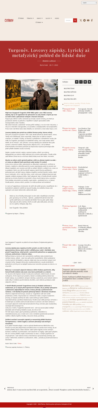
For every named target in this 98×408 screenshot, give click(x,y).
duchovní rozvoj (69, 295)
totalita (88, 309)
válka (71, 311)
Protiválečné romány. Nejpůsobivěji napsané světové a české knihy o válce (85, 172)
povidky (77, 103)
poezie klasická (68, 302)
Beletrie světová (49, 61)
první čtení (73, 307)
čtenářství (82, 311)
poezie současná (87, 302)
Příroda (83, 103)
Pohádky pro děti (69, 304)
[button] (76, 82)
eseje (74, 295)
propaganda (66, 307)
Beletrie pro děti (70, 99)
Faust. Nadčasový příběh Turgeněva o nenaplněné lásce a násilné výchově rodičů (77, 279)
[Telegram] (84, 20)
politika (78, 304)
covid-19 (77, 292)
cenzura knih (72, 293)
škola (86, 311)
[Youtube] (88, 20)
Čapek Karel (77, 311)
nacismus (89, 300)
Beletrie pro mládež (83, 286)
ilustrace (68, 297)
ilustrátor (73, 297)
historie (83, 295)
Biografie (71, 290)
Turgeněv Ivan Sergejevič (72, 105)
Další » (80, 262)
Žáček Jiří (90, 311)
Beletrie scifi (66, 288)
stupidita (84, 309)
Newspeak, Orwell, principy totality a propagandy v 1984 (85, 111)
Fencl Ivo (78, 295)
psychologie (78, 307)
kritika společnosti (78, 299)
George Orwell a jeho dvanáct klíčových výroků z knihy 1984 (85, 248)
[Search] (75, 20)
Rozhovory (89, 307)
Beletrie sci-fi (69, 95)
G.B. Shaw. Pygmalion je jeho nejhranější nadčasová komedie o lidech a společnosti (85, 211)
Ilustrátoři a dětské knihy (81, 297)
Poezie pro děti (78, 302)
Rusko (88, 103)
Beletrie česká (69, 88)
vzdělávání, (66, 311)
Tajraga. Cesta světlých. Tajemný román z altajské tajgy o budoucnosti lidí (85, 190)
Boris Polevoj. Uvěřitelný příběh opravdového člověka (84, 228)
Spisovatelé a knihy (77, 309)
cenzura (65, 293)
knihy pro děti (66, 300)
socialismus (70, 309)
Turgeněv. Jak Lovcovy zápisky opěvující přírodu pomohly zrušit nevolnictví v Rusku (84, 152)
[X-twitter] (81, 20)
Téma (19, 343)
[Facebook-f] (92, 20)
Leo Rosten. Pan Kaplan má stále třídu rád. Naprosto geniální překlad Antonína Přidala (85, 133)
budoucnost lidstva (80, 291)
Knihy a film (89, 297)
